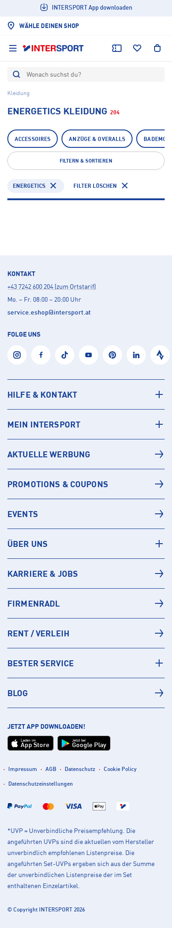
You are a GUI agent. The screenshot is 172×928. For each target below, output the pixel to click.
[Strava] (160, 355)
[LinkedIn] (136, 355)
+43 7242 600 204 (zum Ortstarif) (51, 286)
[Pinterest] (112, 355)
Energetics (29, 185)
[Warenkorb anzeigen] (157, 48)
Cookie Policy (120, 768)
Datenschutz (80, 768)
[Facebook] (40, 355)
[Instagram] (17, 355)
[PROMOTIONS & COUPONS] (86, 484)
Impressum (22, 768)
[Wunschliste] (137, 48)
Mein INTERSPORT (43, 424)
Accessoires (32, 138)
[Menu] (12, 48)
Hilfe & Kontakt (42, 394)
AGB (50, 768)
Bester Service (40, 663)
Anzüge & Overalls (97, 138)
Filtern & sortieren (86, 160)
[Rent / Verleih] (86, 633)
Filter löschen (95, 185)
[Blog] (86, 693)
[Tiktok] (64, 355)
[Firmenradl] (86, 603)
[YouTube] (88, 355)
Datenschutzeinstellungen (40, 783)
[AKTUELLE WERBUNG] (86, 454)
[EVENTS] (86, 514)
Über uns (27, 544)
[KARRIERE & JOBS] (86, 573)
